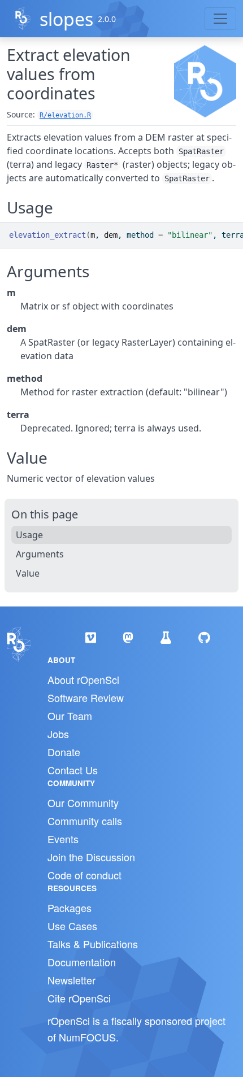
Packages (69, 907)
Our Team (69, 715)
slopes (66, 19)
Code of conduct (84, 874)
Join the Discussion (91, 856)
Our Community (83, 802)
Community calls (84, 820)
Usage (29, 535)
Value (28, 573)
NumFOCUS (87, 1037)
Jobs (58, 733)
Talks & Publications (92, 943)
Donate (63, 751)
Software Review (85, 697)
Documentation (81, 961)
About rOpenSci (83, 679)
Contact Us (72, 769)
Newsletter (71, 980)
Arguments (40, 554)
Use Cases (72, 925)
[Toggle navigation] (220, 18)
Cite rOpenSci (79, 998)
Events (63, 838)
